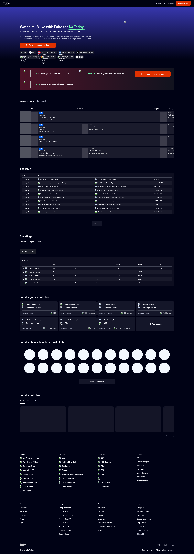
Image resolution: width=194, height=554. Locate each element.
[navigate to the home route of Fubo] (6, 3)
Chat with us (141, 534)
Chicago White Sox (86, 52)
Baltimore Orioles (34, 279)
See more (97, 223)
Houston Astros (49, 57)
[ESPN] (25, 129)
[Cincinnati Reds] (25, 117)
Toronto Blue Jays (68, 52)
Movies (38, 401)
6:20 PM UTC (158, 179)
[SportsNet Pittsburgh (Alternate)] (25, 141)
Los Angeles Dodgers (31, 57)
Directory (171, 550)
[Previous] (169, 109)
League (31, 242)
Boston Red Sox (34, 275)
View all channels (97, 381)
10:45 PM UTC (158, 186)
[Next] (172, 109)
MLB (33, 52)
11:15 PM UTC (158, 201)
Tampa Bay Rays (34, 268)
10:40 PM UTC (158, 183)
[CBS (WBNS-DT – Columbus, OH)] (25, 152)
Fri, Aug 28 (25, 179)
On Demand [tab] (41, 101)
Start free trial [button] (183, 3)
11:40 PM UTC (158, 212)
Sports (22, 401)
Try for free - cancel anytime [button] (37, 45)
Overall (39, 242)
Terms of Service (148, 550)
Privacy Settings (143, 530)
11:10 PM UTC (158, 190)
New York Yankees (35, 272)
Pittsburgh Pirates (67, 57)
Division (23, 242)
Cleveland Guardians (48, 52)
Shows (29, 401)
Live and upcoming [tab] (27, 101)
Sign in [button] (171, 3)
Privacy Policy (161, 550)
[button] (167, 436)
